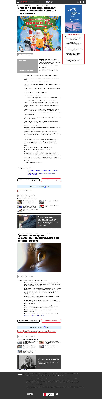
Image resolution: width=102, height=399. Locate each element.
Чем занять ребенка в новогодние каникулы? (40, 173)
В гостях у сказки (32, 174)
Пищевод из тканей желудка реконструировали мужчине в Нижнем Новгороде (29, 346)
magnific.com (20, 273)
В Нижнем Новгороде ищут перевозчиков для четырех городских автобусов (73, 54)
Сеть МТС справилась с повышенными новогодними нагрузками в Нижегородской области (26, 207)
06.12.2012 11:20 (20, 5)
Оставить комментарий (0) (51, 180)
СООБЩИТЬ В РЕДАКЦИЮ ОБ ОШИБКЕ (59, 375)
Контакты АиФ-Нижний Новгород (43, 375)
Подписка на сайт (30, 375)
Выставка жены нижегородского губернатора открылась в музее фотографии (73, 38)
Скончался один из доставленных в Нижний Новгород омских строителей (73, 60)
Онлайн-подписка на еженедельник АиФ (70, 373)
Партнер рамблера (38, 393)
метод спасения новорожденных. (34, 315)
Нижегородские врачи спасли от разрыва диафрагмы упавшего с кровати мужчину (52, 346)
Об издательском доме (31, 373)
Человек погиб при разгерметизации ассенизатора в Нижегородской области (73, 43)
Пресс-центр (40, 373)
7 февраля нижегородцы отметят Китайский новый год (30, 210)
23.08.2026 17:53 (20, 233)
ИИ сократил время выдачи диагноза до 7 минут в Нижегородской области (29, 351)
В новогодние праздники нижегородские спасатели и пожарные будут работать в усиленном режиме (29, 202)
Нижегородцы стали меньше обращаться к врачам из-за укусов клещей (52, 342)
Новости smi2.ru (22, 229)
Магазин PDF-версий (54, 373)
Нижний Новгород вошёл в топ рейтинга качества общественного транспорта (74, 49)
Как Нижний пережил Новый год (52, 200)
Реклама (47, 373)
